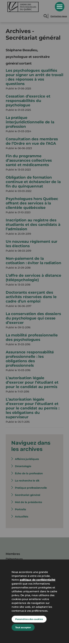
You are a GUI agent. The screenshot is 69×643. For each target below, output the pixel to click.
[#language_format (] (28, 7)
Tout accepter (23, 627)
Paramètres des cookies (29, 619)
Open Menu (59, 6)
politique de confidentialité (37, 579)
